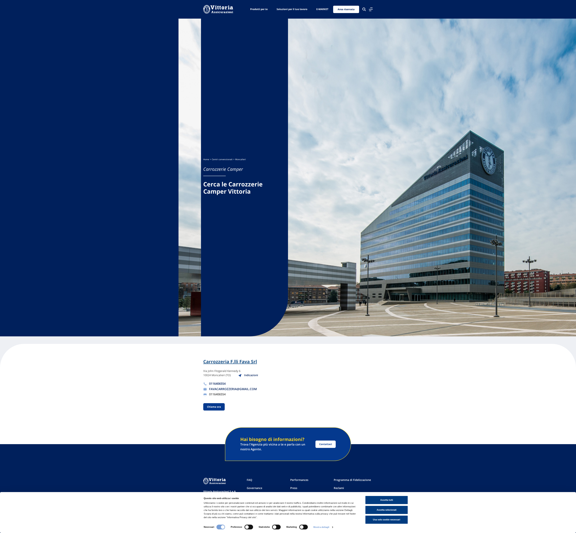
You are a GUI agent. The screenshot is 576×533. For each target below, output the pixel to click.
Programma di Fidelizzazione (352, 480)
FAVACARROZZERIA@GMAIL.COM (233, 389)
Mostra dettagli (321, 527)
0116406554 (217, 384)
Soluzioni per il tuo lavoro (292, 9)
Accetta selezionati (386, 510)
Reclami (339, 488)
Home (206, 159)
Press (293, 488)
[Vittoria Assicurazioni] (218, 9)
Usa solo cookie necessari (386, 519)
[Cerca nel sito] (364, 9)
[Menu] (371, 9)
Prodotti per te (259, 9)
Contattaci (325, 444)
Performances (299, 480)
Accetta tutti (386, 500)
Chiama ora (214, 406)
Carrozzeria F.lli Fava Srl (230, 361)
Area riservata (346, 9)
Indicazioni (250, 375)
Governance (254, 488)
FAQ (249, 480)
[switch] (248, 527)
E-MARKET (322, 9)
